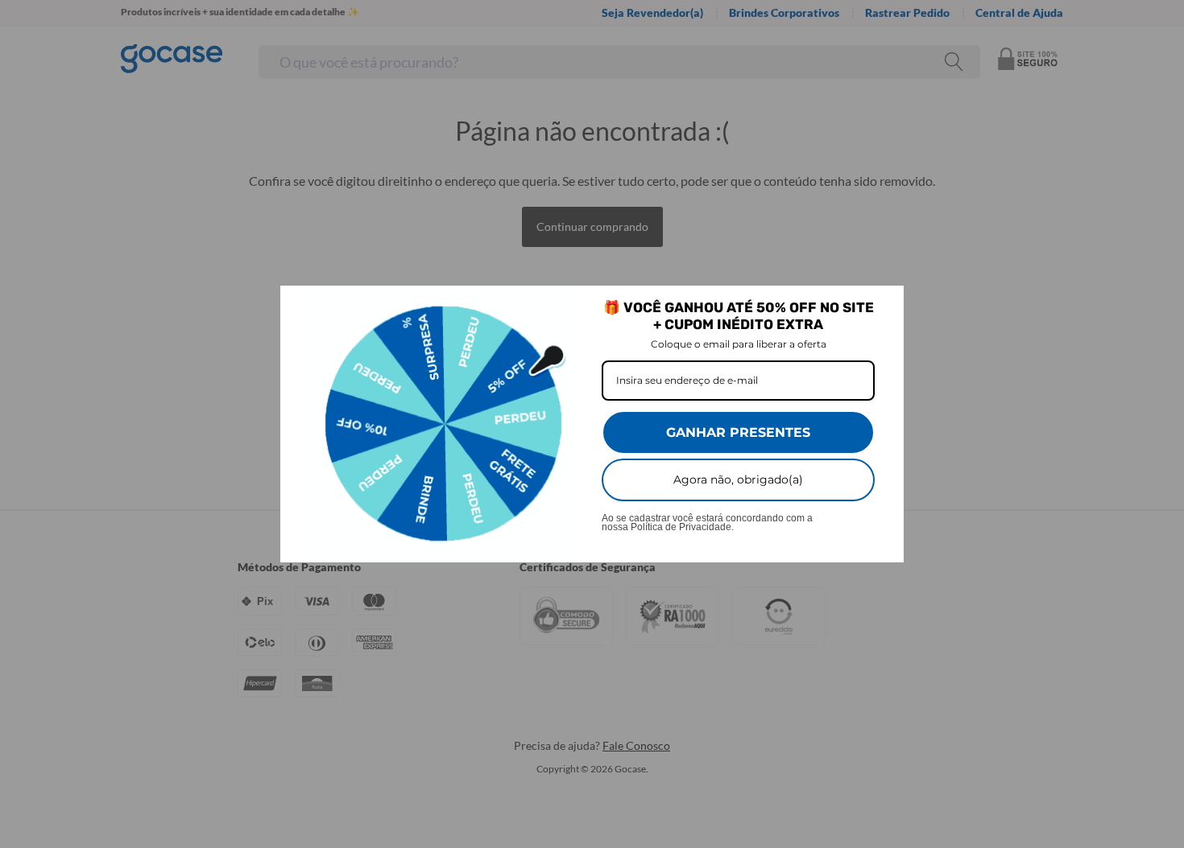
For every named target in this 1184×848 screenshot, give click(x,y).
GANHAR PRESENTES (738, 432)
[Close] (884, 305)
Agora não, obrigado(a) (738, 479)
